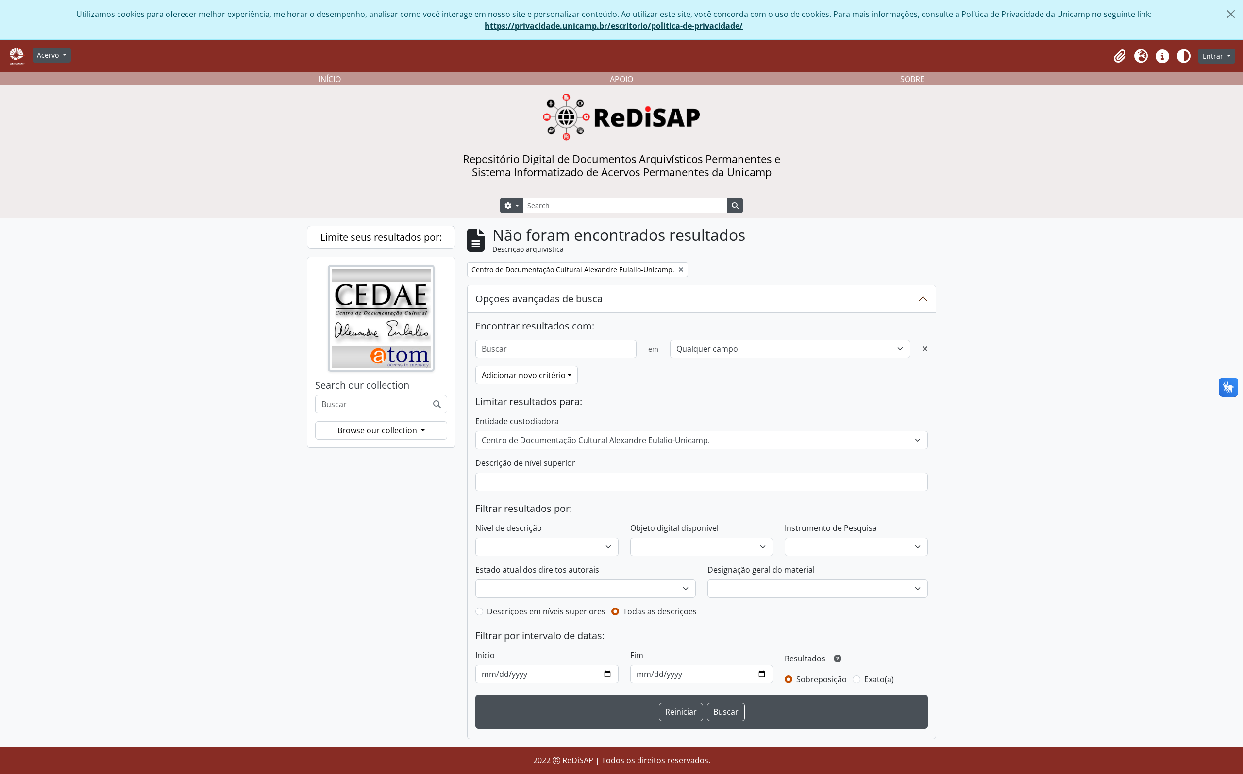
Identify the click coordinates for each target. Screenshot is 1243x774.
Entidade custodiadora (517, 421)
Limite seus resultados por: (381, 237)
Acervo (49, 55)
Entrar (1214, 56)
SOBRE (912, 79)
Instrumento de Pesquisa (831, 528)
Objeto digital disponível (674, 528)
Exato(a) (879, 679)
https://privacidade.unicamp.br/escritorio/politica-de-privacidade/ (614, 25)
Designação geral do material (761, 569)
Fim (636, 655)
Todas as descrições (660, 611)
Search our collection (362, 385)
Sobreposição (821, 679)
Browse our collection (378, 430)
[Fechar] (1231, 14)
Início (485, 655)
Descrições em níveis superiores (546, 611)
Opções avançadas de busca (539, 298)
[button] (1119, 56)
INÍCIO (330, 79)
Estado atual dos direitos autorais (537, 569)
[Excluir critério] (925, 349)
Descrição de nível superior (525, 463)
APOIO (621, 79)
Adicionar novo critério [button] (524, 375)
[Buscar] (437, 404)
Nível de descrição (508, 528)
